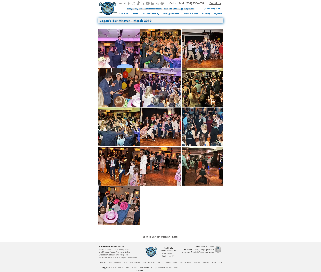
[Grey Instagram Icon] (133, 3)
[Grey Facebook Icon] (129, 3)
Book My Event (135, 262)
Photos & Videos (185, 262)
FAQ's (160, 262)
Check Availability (149, 262)
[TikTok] (138, 3)
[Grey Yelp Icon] (157, 3)
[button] (119, 48)
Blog (125, 262)
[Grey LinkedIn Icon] (152, 3)
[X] (143, 3)
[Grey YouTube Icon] (148, 3)
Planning (197, 262)
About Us (103, 262)
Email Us (215, 3)
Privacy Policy (217, 262)
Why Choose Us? (115, 262)
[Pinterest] (162, 3)
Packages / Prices (171, 262)
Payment (206, 262)
